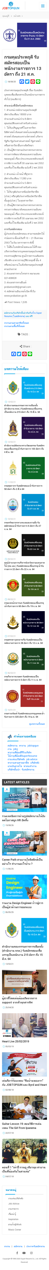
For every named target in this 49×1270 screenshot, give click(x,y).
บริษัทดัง (34, 762)
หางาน (22, 745)
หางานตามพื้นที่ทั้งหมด (14, 326)
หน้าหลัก (17, 16)
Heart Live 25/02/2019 (15, 1041)
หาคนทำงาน (30, 766)
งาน (10, 749)
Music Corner (14, 1229)
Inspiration (13, 1219)
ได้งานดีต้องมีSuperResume (22, 755)
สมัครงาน (13, 745)
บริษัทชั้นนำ (14, 769)
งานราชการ (13, 1209)
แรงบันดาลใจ (15, 766)
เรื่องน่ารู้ (12, 1214)
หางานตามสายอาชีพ (18, 762)
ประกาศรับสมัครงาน (35, 1246)
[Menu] (43, 6)
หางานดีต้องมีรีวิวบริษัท (19, 752)
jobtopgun (33, 745)
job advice (31, 759)
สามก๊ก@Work (15, 1224)
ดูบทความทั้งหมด (37, 724)
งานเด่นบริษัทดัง (16, 759)
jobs (15, 749)
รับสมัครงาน (28, 769)
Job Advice (13, 1203)
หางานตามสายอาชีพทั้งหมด (16, 323)
